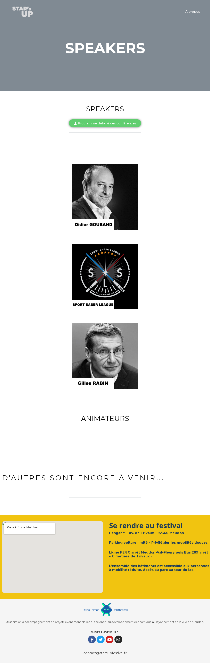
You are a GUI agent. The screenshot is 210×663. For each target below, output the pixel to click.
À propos (192, 12)
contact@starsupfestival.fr (105, 653)
